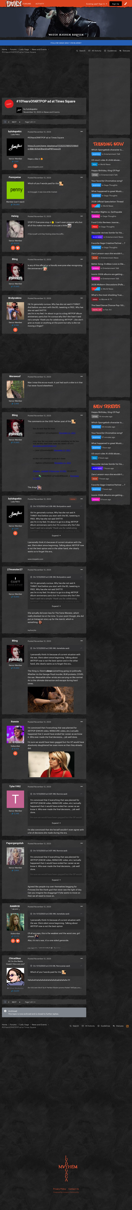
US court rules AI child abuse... (106, 159)
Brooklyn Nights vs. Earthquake (106, 211)
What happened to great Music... (107, 191)
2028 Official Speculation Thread (107, 201)
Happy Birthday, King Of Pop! (105, 170)
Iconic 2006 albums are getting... (107, 273)
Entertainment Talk (112, 153)
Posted (39, 131)
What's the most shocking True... (107, 294)
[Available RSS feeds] (127, 1026)
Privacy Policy (59, 1188)
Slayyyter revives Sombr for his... (107, 232)
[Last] (20, 121)
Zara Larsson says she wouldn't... (107, 253)
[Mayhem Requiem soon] (66, 20)
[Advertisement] (44, 75)
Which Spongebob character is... (107, 149)
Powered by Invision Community (66, 1192)
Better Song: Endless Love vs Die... (108, 263)
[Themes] (125, 3)
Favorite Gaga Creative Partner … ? (108, 242)
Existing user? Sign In (96, 3)
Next (14, 121)
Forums (27, 3)
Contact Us (73, 1188)
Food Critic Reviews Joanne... (105, 222)
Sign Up (115, 3)
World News (105, 164)
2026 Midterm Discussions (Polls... (108, 284)
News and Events (52, 111)
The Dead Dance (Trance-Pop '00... (108, 305)
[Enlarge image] (51, 699)
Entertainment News (114, 236)
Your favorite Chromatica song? (107, 180)
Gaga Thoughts (110, 184)
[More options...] (81, 131)
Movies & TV (106, 299)
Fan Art (108, 309)
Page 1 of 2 (29, 121)
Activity (40, 3)
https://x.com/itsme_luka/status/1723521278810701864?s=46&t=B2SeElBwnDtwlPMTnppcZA (53, 147)
